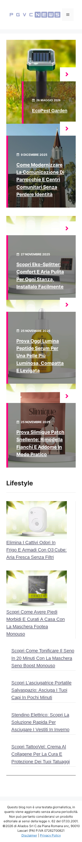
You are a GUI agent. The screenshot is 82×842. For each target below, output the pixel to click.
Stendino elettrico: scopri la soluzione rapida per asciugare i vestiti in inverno (40, 722)
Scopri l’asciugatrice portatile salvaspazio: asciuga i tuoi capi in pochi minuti (41, 690)
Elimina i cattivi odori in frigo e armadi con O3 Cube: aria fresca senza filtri (36, 550)
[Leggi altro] (68, 74)
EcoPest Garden (49, 110)
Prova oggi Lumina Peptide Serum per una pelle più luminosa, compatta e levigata (40, 355)
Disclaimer (29, 835)
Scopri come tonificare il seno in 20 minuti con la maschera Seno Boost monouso (42, 658)
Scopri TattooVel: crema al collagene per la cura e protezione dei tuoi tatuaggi (40, 754)
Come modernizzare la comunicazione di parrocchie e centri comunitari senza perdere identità (40, 179)
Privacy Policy (50, 835)
